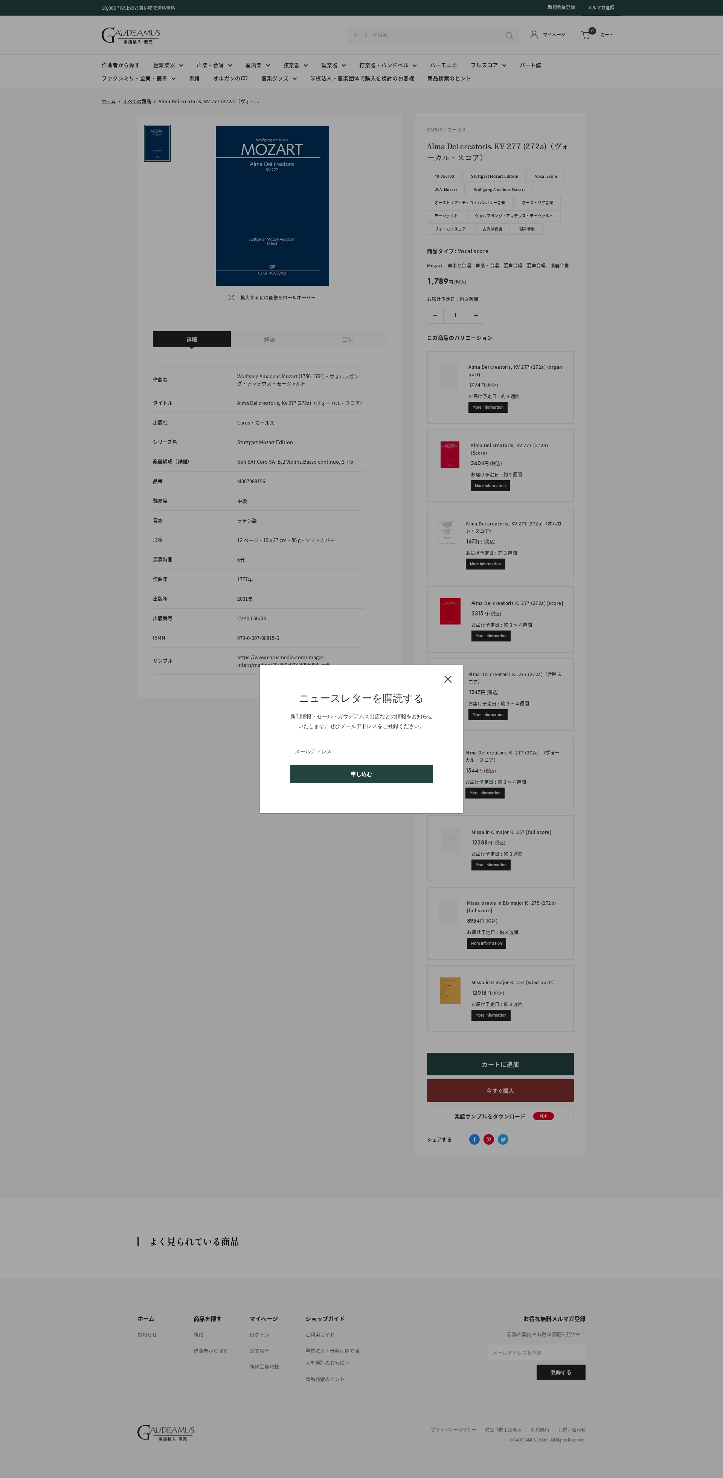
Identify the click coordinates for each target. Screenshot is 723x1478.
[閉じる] (448, 679)
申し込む (361, 774)
